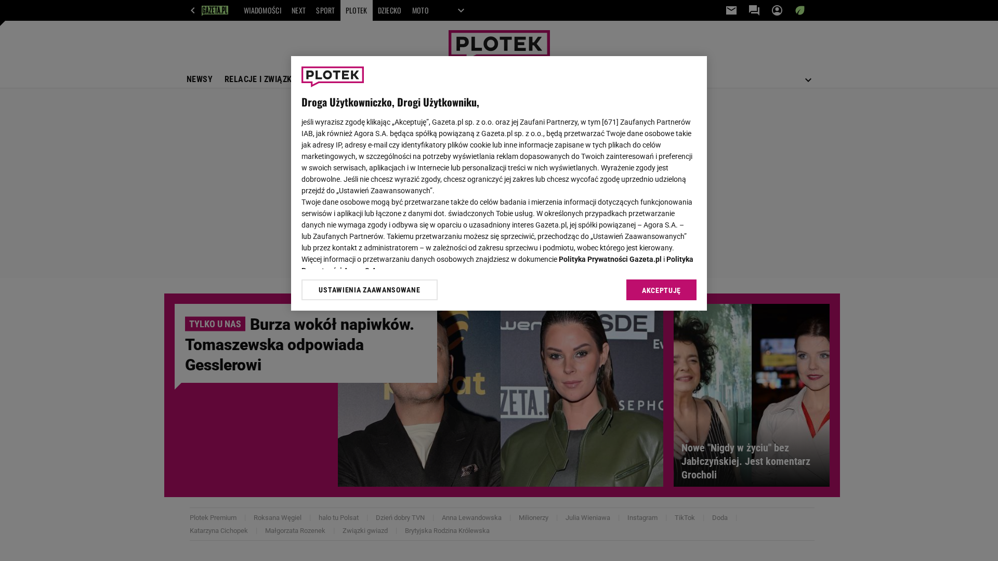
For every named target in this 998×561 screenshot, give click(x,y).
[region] (499, 183)
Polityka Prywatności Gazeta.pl (610, 259)
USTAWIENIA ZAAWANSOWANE (369, 290)
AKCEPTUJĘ (661, 290)
